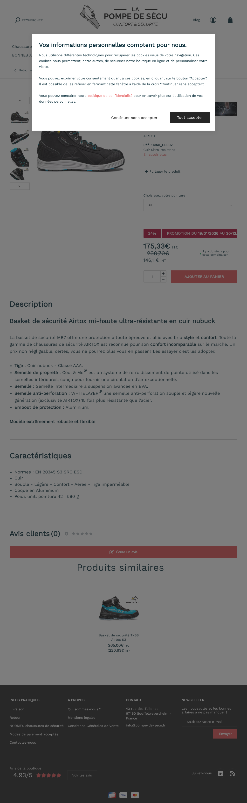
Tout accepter (190, 117)
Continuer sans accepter (134, 117)
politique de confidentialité (110, 96)
